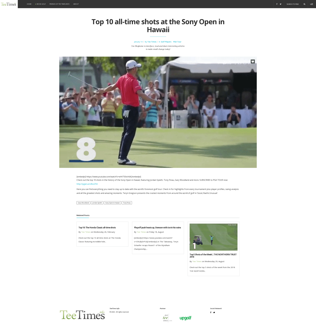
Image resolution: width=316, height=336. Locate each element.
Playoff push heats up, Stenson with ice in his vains (157, 227)
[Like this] (253, 61)
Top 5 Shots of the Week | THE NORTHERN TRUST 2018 (213, 255)
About (76, 4)
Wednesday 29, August (214, 261)
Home (29, 4)
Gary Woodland (83, 203)
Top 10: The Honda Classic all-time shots (97, 227)
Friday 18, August (156, 232)
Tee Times (151, 42)
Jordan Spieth (97, 203)
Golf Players (166, 42)
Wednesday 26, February (104, 232)
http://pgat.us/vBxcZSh (87, 184)
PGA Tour (177, 42)
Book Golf (41, 4)
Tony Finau (127, 203)
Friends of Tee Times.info (59, 4)
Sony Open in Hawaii (112, 203)
